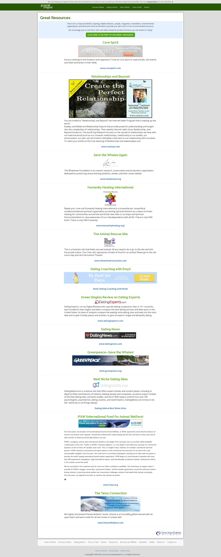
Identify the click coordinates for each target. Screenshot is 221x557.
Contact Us (171, 542)
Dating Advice (112, 7)
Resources (113, 542)
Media (151, 542)
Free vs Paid (137, 7)
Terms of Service (101, 551)
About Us (161, 542)
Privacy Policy (114, 551)
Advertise (143, 542)
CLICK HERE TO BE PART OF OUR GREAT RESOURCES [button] (110, 35)
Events (146, 7)
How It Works (125, 7)
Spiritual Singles (47, 6)
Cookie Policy (152, 2)
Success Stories (98, 7)
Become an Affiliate (128, 542)
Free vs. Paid (93, 542)
